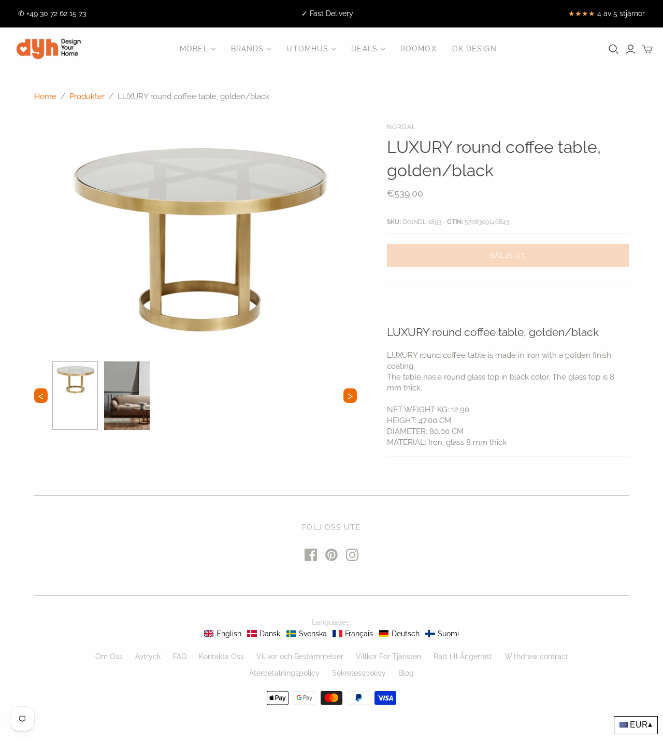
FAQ (179, 656)
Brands (247, 49)
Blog (406, 673)
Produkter (87, 96)
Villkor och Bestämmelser (299, 656)
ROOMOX (418, 49)
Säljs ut (507, 255)
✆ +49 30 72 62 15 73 (52, 13)
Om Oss (109, 656)
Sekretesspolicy (359, 673)
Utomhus (307, 49)
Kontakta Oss (221, 656)
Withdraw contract (536, 656)
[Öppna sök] (614, 49)
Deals (364, 49)
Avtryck (148, 656)
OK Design (474, 49)
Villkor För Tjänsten (388, 656)
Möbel (194, 49)
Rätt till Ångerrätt (463, 656)
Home (45, 96)
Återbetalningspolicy (284, 673)
